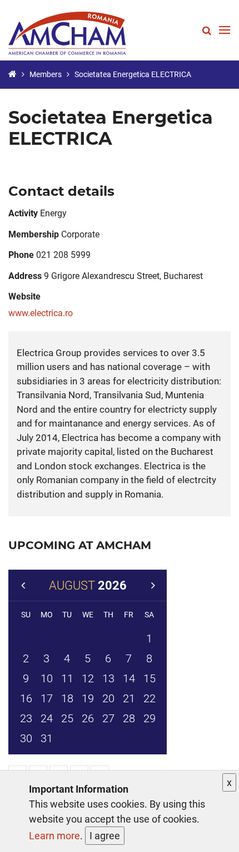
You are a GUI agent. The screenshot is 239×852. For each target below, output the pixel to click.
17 (47, 698)
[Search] (206, 30)
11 (67, 678)
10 (47, 678)
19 (88, 698)
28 (129, 718)
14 (129, 678)
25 (67, 718)
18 (67, 698)
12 (88, 678)
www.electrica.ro (40, 313)
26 (88, 718)
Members (45, 74)
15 (149, 678)
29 (149, 718)
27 (108, 718)
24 (47, 718)
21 (129, 698)
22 (149, 698)
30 (26, 738)
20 (108, 698)
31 (47, 738)
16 (26, 698)
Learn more (54, 835)
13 (108, 678)
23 (26, 718)
